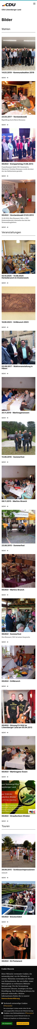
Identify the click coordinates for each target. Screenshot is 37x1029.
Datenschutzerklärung (10, 998)
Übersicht (8, 1006)
